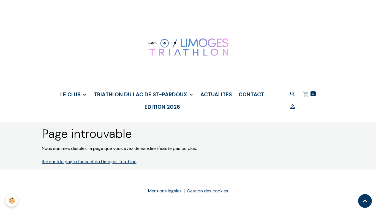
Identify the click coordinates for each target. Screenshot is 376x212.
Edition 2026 (162, 107)
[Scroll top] (365, 201)
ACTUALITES (216, 94)
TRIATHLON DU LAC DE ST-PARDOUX (141, 94)
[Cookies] (12, 200)
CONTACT (251, 94)
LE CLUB (71, 94)
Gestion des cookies (207, 191)
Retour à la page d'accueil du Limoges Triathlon (89, 162)
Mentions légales (165, 191)
